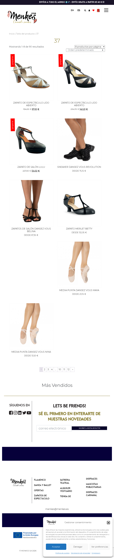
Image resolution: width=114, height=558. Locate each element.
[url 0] (51, 522)
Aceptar (56, 546)
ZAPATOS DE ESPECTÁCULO (41, 497)
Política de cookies (62, 553)
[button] (108, 522)
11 (64, 369)
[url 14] (93, 10)
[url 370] (29, 412)
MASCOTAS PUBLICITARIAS (93, 485)
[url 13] (89, 10)
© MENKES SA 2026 (27, 551)
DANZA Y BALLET (42, 485)
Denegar (77, 546)
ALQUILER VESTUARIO (66, 490)
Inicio (11, 34)
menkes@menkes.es (57, 509)
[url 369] (24, 412)
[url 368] (20, 412)
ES (79, 10)
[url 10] (24, 16)
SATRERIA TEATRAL (65, 481)
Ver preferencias (99, 546)
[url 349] (79, 140)
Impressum (96, 553)
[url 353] (79, 202)
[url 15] (98, 10)
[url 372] (18, 482)
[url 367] (15, 412)
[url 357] (31, 325)
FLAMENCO (40, 479)
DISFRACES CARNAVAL (91, 494)
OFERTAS (39, 490)
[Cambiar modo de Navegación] (106, 10)
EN (72, 10)
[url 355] (79, 264)
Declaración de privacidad (80, 553)
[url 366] (11, 412)
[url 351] (31, 202)
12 (68, 369)
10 (60, 369)
